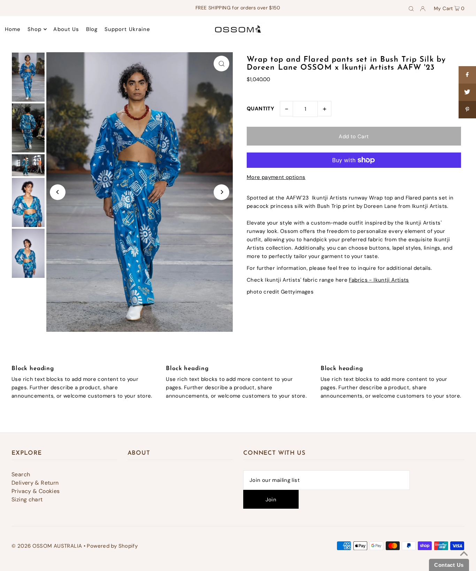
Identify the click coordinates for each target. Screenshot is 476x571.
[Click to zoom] (221, 63)
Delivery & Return (35, 482)
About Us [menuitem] (66, 29)
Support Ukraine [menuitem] (128, 29)
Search (20, 474)
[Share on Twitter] (467, 92)
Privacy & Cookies (35, 491)
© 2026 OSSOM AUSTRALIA (46, 545)
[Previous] (58, 192)
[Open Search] (411, 8)
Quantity (260, 108)
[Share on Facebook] (467, 75)
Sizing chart (27, 499)
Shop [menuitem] (35, 29)
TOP (464, 561)
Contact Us (449, 565)
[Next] (221, 192)
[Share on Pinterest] (467, 109)
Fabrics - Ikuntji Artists (379, 279)
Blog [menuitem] (92, 29)
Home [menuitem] (13, 29)
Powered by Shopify (112, 545)
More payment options (276, 177)
